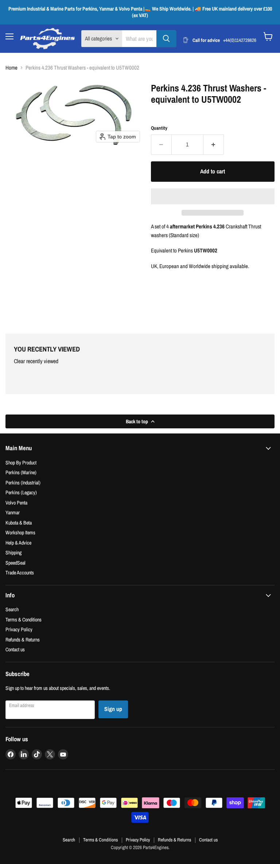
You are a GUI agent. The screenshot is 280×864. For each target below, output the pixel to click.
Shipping (13, 552)
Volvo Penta (16, 502)
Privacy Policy (18, 629)
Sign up (113, 709)
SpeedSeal (15, 562)
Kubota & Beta (18, 522)
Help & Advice (18, 542)
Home (11, 67)
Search (12, 609)
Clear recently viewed (36, 361)
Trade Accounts (19, 572)
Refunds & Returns (22, 639)
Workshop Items (20, 532)
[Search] (166, 38)
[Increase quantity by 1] (213, 144)
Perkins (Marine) (20, 472)
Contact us (15, 649)
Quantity (159, 128)
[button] (213, 196)
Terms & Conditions (23, 619)
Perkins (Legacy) (21, 492)
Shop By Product (20, 462)
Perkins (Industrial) (22, 482)
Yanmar (12, 512)
